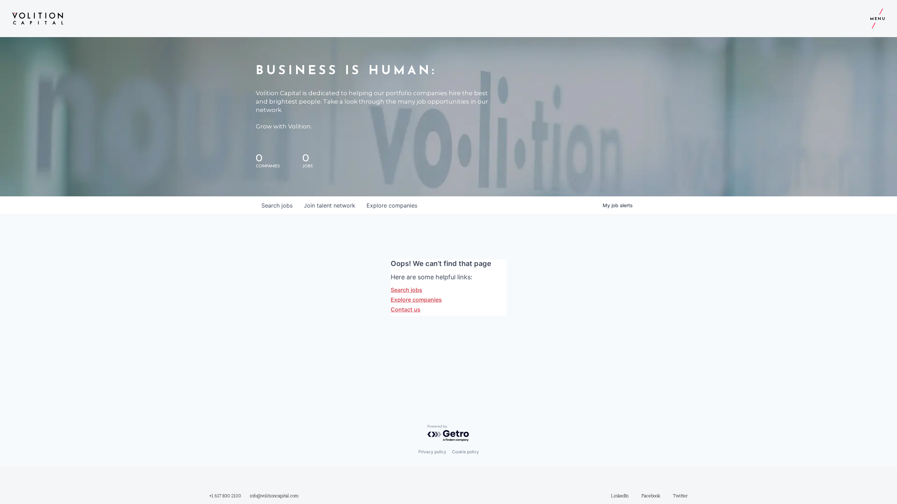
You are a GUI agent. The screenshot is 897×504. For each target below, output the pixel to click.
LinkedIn (620, 495)
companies (392, 205)
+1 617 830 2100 (225, 495)
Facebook (651, 495)
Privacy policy (432, 451)
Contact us (405, 309)
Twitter (680, 495)
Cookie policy (465, 451)
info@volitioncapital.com (274, 495)
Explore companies (416, 299)
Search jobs (406, 289)
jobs (277, 205)
